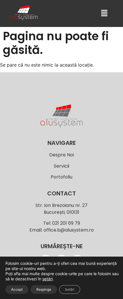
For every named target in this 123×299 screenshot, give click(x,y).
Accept (17, 289)
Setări (69, 289)
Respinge (43, 289)
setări (47, 278)
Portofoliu (61, 177)
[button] (104, 13)
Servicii (61, 166)
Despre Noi (61, 155)
